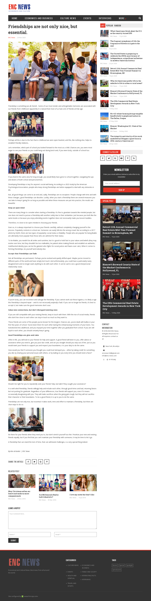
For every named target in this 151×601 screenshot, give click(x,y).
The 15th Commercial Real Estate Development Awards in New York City (125, 103)
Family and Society (89, 572)
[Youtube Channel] (121, 158)
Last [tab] (103, 25)
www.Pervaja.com (31, 596)
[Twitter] (109, 158)
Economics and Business (39, 18)
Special (122, 565)
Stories (115, 565)
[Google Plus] (115, 158)
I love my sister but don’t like (82, 495)
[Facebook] (102, 158)
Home (14, 18)
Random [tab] (117, 25)
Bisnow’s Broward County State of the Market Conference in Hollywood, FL (126, 92)
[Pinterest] (46, 461)
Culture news (68, 18)
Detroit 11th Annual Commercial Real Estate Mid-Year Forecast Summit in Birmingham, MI (126, 70)
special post (117, 570)
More (122, 18)
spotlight (129, 565)
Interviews (105, 18)
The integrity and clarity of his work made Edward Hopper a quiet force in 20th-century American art (126, 138)
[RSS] (134, 158)
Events (87, 18)
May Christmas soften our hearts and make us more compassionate (19, 493)
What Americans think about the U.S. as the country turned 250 (126, 32)
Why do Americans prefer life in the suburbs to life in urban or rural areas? (126, 82)
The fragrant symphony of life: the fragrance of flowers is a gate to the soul (125, 43)
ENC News (11, 38)
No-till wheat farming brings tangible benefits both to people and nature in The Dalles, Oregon (126, 116)
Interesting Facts (89, 575)
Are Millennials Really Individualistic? (49, 496)
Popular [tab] (109, 25)
